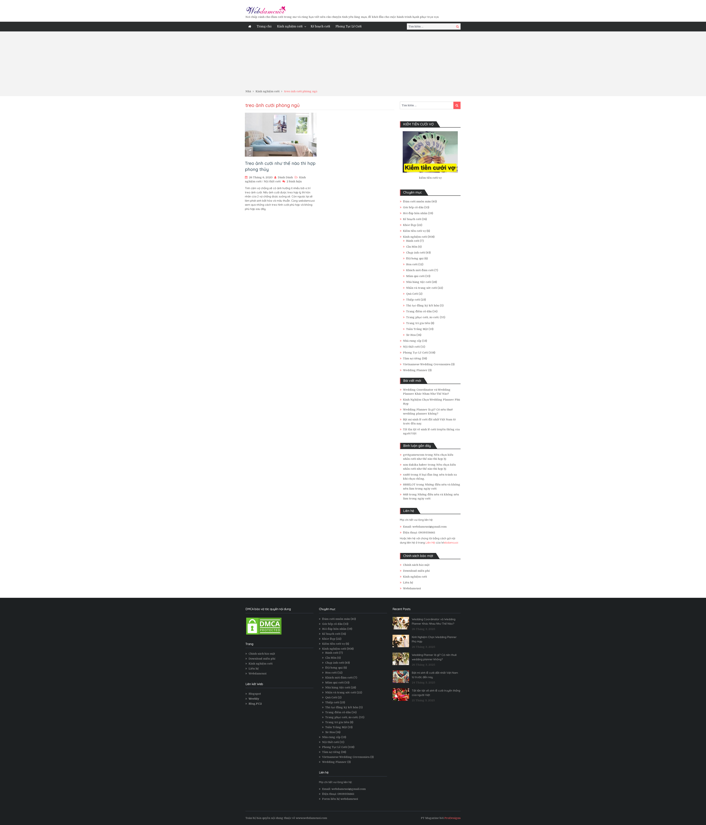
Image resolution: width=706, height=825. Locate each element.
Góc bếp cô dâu (413, 207)
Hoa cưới (412, 264)
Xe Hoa (411, 335)
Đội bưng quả (415, 258)
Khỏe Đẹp (409, 225)
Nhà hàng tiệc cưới (418, 282)
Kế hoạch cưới (320, 26)
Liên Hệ (430, 542)
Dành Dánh (285, 177)
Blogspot (255, 693)
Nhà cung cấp (412, 340)
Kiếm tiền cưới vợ (414, 231)
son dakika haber (415, 464)
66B (405, 494)
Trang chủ (264, 26)
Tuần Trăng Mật (417, 329)
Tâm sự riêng (412, 358)
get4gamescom (413, 454)
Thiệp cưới (413, 299)
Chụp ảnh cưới (415, 252)
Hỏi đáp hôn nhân (415, 213)
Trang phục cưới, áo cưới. (422, 317)
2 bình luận (294, 181)
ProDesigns (452, 818)
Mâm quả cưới (415, 276)
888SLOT (409, 484)
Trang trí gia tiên (418, 323)
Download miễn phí (416, 570)
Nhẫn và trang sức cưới (421, 288)
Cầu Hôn (411, 246)
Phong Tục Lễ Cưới (348, 26)
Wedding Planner (415, 370)
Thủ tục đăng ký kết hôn (422, 305)
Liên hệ (408, 582)
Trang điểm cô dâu (419, 311)
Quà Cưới (412, 293)
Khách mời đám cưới (420, 270)
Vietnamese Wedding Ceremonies (426, 364)
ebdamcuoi (451, 542)
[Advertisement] (353, 62)
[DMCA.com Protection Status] (263, 634)
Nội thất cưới (272, 181)
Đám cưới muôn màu (417, 201)
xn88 (406, 474)
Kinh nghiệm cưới (289, 26)
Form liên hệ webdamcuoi (340, 799)
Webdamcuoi (412, 588)
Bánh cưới (412, 240)
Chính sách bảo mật (416, 565)
